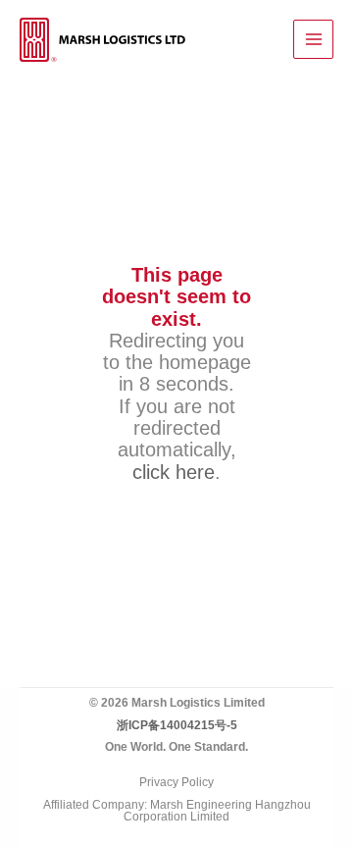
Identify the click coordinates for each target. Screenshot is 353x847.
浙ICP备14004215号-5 (177, 725)
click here (173, 471)
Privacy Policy (176, 782)
